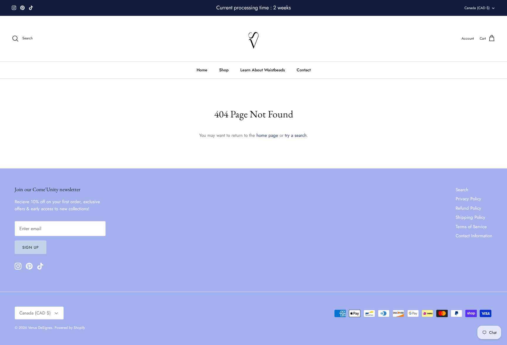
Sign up (30, 247)
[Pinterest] (22, 8)
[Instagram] (14, 8)
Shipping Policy (470, 217)
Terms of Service (471, 226)
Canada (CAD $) (477, 8)
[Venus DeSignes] (254, 38)
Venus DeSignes (40, 327)
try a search (296, 135)
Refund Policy (468, 208)
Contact (304, 70)
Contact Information (474, 236)
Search (462, 189)
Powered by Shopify (70, 327)
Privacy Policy (468, 199)
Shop (224, 70)
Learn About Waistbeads (262, 70)
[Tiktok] (31, 8)
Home (202, 70)
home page (267, 135)
